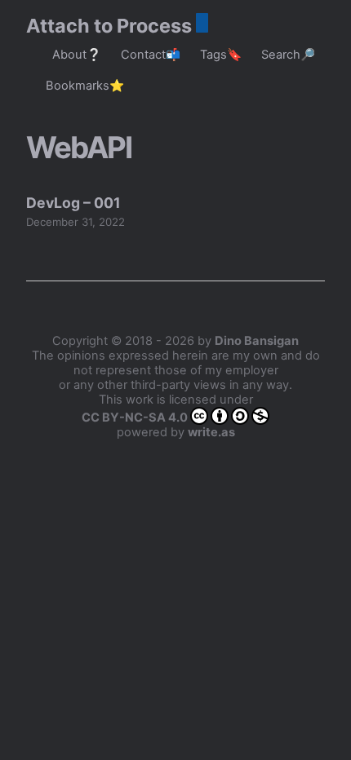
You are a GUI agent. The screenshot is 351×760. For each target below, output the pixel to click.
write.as (211, 432)
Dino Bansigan (257, 341)
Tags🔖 (221, 54)
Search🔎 (288, 54)
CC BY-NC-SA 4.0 (135, 417)
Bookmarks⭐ (85, 85)
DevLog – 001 (73, 202)
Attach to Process (109, 26)
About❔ (76, 54)
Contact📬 (150, 54)
